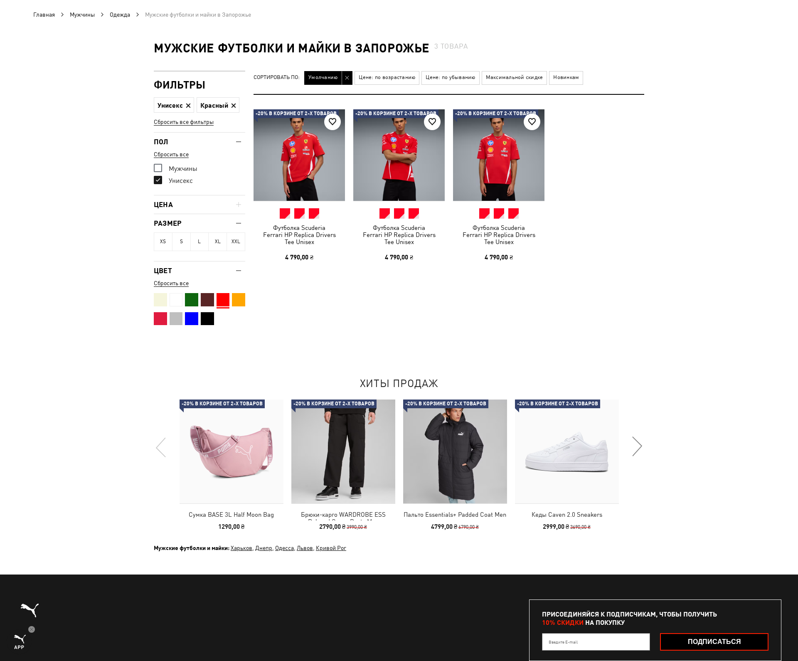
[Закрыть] (555, 236)
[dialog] (399, 330)
